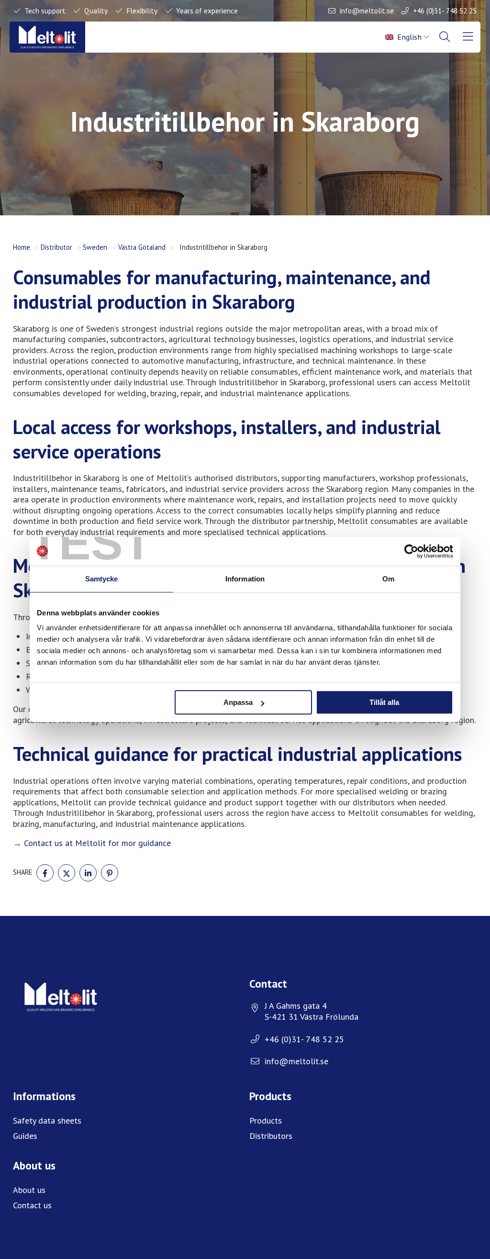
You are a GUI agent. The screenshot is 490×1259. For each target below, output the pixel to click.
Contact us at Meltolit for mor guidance (97, 842)
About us (29, 1189)
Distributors (270, 1135)
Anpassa (238, 702)
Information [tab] (245, 579)
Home (21, 247)
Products (265, 1120)
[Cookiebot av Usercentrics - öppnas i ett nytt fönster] (411, 551)
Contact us (32, 1205)
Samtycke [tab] (101, 579)
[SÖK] (445, 37)
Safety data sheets (47, 1120)
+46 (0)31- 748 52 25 (445, 10)
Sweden (95, 247)
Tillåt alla (384, 702)
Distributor (56, 247)
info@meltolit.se (367, 10)
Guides (25, 1135)
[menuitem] (408, 37)
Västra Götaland (142, 247)
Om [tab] (388, 579)
